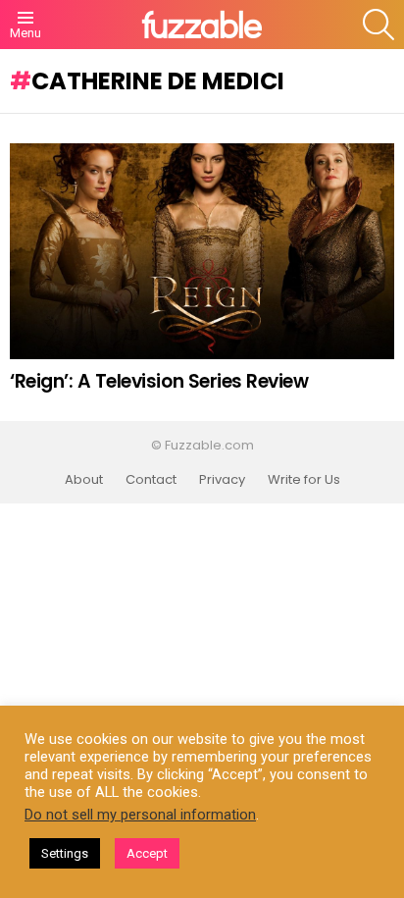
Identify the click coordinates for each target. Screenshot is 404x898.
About (84, 480)
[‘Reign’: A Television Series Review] (202, 251)
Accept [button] (147, 853)
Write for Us (304, 480)
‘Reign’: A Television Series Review (159, 381)
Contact (151, 480)
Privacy (222, 480)
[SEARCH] (378, 24)
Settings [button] (64, 853)
